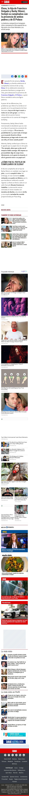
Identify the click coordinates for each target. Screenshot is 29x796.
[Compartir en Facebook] (12, 76)
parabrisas (14, 603)
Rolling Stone (21, 770)
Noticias (14, 759)
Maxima (21, 773)
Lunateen (24, 761)
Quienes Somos (14, 777)
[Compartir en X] (16, 76)
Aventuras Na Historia (10, 770)
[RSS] (20, 755)
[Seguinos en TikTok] (16, 755)
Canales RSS (5, 777)
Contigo (21, 768)
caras (14, 579)
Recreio (15, 773)
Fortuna (4, 761)
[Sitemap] (24, 755)
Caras (16, 768)
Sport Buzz (9, 773)
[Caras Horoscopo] (14, 743)
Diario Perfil (7, 759)
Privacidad (5, 779)
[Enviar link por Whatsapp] (19, 76)
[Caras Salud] (14, 736)
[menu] (2, 2)
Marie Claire (21, 759)
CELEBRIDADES (4, 5)
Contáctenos (23, 777)
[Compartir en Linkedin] (22, 76)
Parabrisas (17, 761)
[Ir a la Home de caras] (6, 2)
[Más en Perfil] (10, 527)
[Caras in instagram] (5, 755)
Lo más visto (6, 651)
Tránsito (14, 781)
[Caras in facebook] (9, 755)
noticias (14, 532)
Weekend (10, 761)
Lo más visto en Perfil (10, 692)
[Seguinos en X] (13, 755)
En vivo (25, 2)
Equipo (11, 779)
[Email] (26, 76)
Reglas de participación (20, 779)
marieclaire (14, 555)
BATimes (14, 764)
